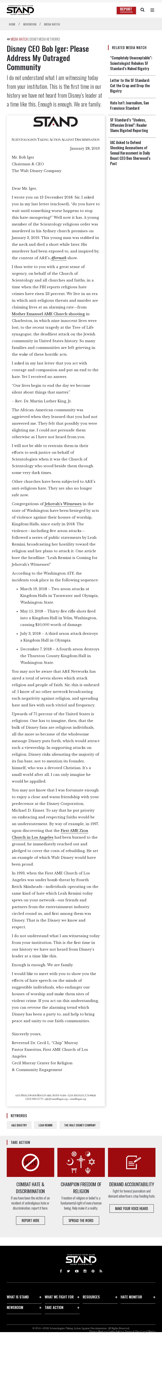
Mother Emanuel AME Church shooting (48, 314)
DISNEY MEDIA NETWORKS (45, 39)
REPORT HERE (30, 1220)
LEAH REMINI (45, 1125)
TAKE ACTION (54, 1307)
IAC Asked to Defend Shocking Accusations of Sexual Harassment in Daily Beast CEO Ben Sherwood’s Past (130, 153)
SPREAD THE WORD (81, 1220)
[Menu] (152, 10)
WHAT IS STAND (18, 1296)
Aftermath (58, 258)
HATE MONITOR (131, 1296)
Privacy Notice (97, 1331)
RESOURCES (91, 1296)
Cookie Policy (115, 1331)
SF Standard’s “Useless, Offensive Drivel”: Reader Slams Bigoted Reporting (129, 125)
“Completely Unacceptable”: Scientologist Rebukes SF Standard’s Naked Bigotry (131, 63)
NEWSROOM (15, 1307)
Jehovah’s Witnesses (63, 504)
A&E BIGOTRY (19, 1125)
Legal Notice (148, 1331)
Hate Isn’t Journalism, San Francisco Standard (129, 105)
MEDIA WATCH (19, 39)
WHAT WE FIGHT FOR (59, 1296)
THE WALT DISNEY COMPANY (80, 1125)
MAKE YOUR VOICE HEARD (131, 1208)
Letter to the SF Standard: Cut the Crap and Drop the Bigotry (130, 85)
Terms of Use (131, 1331)
